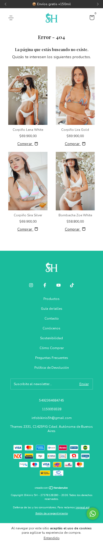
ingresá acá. (83, 507)
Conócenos (51, 328)
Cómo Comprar (52, 348)
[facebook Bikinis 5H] (45, 285)
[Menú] (12, 18)
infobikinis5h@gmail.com (52, 418)
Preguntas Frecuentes (51, 358)
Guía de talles (51, 308)
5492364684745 (51, 400)
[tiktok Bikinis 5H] (72, 285)
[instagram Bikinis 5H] (31, 285)
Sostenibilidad (51, 338)
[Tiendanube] (51, 488)
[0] (91, 18)
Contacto (51, 318)
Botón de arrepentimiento (51, 513)
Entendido (52, 538)
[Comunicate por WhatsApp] (93, 513)
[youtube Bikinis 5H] (58, 285)
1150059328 (51, 409)
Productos (51, 299)
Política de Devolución (51, 367)
